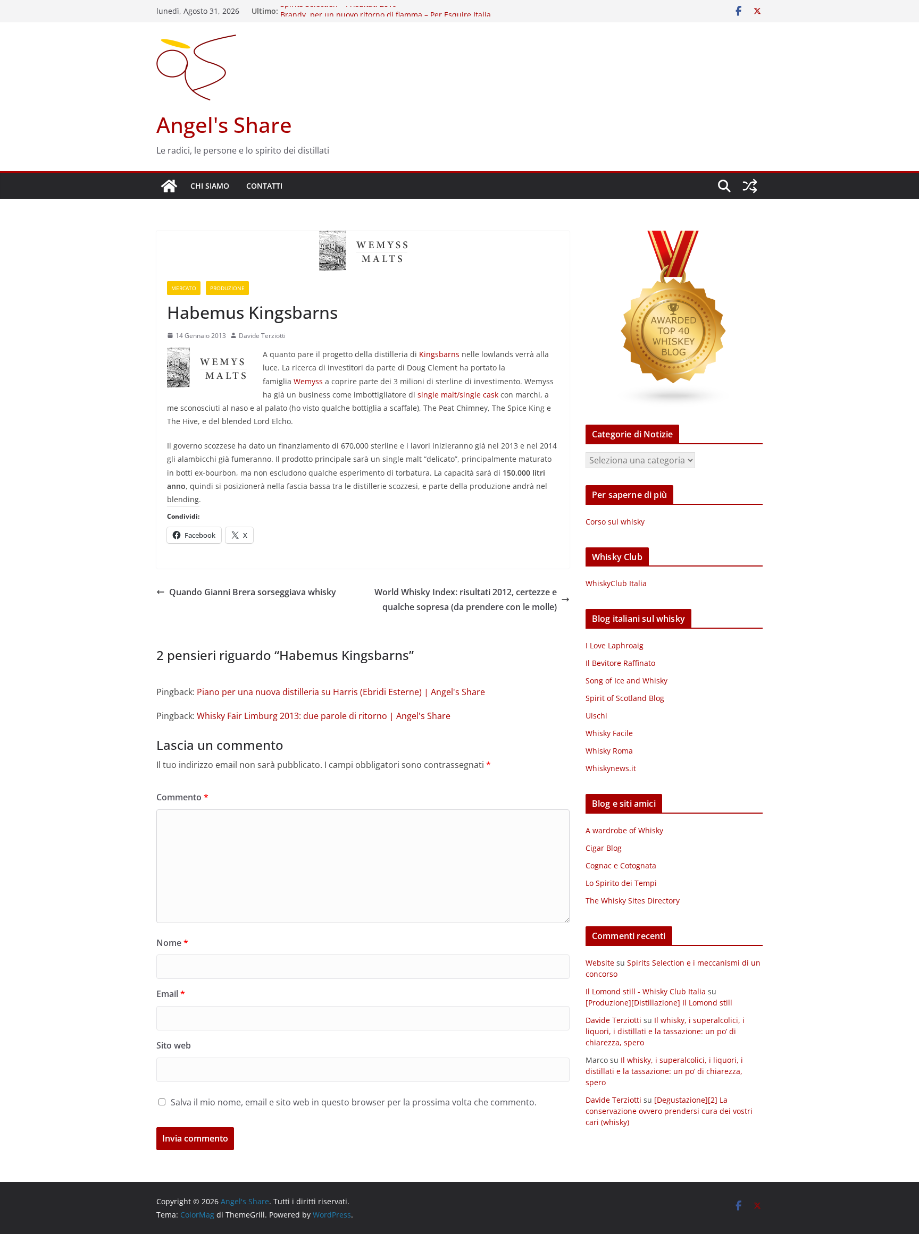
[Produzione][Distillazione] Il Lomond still (659, 1003)
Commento (182, 797)
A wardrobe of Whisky (624, 830)
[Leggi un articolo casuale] (750, 186)
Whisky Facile (609, 733)
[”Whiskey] (674, 237)
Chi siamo (209, 186)
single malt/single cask (457, 395)
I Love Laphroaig (615, 645)
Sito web (173, 1045)
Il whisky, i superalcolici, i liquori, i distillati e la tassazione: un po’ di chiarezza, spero (665, 1031)
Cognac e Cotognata (621, 865)
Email (170, 994)
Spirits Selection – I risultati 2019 (338, 11)
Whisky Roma (609, 751)
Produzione (227, 288)
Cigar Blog (604, 848)
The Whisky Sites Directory (633, 900)
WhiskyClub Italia (616, 583)
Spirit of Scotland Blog (625, 698)
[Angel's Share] (169, 186)
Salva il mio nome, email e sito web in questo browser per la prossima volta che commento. (354, 1102)
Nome (172, 943)
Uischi (596, 716)
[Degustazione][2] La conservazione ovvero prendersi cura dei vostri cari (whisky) (669, 1111)
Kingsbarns (439, 354)
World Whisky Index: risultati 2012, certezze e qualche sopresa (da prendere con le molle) (465, 599)
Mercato (183, 288)
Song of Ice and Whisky (626, 680)
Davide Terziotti (262, 335)
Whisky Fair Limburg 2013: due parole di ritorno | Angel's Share (323, 716)
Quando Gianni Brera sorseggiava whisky (252, 592)
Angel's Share (224, 124)
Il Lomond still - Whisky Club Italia (646, 991)
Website (600, 963)
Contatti (264, 186)
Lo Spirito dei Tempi (621, 883)
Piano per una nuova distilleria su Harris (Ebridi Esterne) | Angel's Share (341, 692)
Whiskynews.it (611, 768)
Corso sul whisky (615, 522)
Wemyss (308, 381)
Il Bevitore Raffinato (620, 663)
